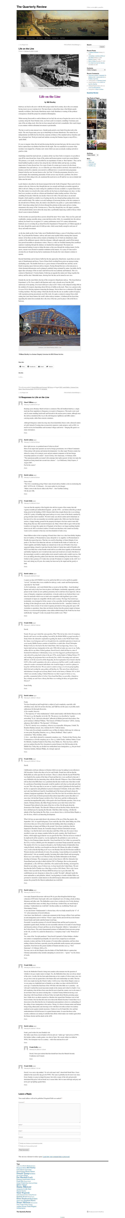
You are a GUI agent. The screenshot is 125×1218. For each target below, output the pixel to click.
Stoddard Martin (29, 1200)
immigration (20, 1189)
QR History (40, 38)
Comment (22, 1102)
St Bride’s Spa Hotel (93, 79)
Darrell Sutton (21, 1171)
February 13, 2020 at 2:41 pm (32, 404)
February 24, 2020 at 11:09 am (32, 1028)
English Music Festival (29, 1179)
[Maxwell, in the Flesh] (101, 145)
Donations (21, 38)
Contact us (55, 38)
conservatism (27, 1169)
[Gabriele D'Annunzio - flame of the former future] (91, 135)
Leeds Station (66, 387)
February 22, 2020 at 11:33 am (32, 761)
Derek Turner (30, 1171)
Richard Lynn (31, 1196)
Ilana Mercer (24, 1186)
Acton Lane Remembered (94, 87)
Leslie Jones (27, 1189)
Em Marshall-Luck (25, 1177)
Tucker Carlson (28, 1204)
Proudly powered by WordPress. (96, 1211)
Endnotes (90, 59)
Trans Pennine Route (27, 389)
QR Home (47, 38)
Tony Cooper (20, 1204)
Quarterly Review (92, 93)
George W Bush (21, 1183)
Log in (90, 160)
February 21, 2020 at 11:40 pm (32, 698)
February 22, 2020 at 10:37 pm (32, 892)
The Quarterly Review (32, 6)
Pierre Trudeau (28, 1194)
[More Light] (91, 125)
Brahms (18, 1169)
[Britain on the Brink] (91, 104)
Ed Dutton (32, 1173)
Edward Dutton (20, 1175)
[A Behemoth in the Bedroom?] (91, 145)
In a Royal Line (23, 44)
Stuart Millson (23, 1202)
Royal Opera (33, 1199)
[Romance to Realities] (101, 125)
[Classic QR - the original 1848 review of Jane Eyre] (101, 114)
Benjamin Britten (22, 1168)
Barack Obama (26, 1166)
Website (21, 1137)
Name (21, 1124)
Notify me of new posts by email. (28, 1146)
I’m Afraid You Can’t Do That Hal (96, 63)
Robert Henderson (23, 1198)
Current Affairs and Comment (39, 387)
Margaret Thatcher (21, 1191)
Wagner (33, 1206)
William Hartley (21, 1208)
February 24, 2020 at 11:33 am (37, 1049)
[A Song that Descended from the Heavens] (91, 114)
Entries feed (91, 162)
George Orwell (27, 1181)
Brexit (22, 1169)
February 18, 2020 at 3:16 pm (32, 503)
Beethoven (33, 1165)
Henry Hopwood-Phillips (31, 1183)
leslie (36, 51)
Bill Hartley (31, 1167)
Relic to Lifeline (92, 61)
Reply (25, 432)
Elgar (26, 1175)
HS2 (61, 387)
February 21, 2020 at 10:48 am (32, 625)
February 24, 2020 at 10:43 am (32, 967)
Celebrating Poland (101, 80)
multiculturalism (21, 1195)
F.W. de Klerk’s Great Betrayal (72, 44)
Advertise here (30, 38)
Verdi (29, 1206)
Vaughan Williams (22, 1206)
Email (20, 1131)
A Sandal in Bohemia (93, 52)
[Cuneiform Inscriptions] (101, 135)
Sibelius (18, 1200)
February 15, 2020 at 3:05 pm (32, 442)
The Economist (33, 1202)
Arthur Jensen (19, 1165)
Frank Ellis (20, 1181)
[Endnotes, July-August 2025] (101, 104)
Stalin (22, 1200)
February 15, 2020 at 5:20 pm (32, 477)
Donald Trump (23, 1173)
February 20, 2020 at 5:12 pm (32, 576)
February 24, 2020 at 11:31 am (32, 1068)
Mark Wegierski (23, 1192)
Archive (62, 38)
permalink (44, 389)
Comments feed (92, 164)
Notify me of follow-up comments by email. (31, 1143)
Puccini (34, 1195)
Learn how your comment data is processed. (56, 1157)
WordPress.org (91, 165)
